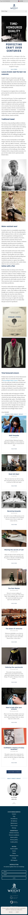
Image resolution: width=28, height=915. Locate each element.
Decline (10, 912)
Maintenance (14, 823)
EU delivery (14, 821)
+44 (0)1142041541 (6, 1)
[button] (26, 11)
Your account (14, 825)
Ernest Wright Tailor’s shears (10, 380)
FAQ (14, 816)
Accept (17, 912)
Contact (14, 814)
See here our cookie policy (16, 909)
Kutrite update (14, 848)
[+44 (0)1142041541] (1, 1)
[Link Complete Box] (14, 434)
